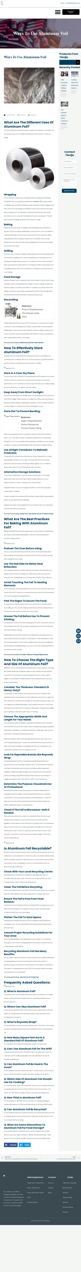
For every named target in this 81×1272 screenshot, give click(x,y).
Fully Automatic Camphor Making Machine (64, 85)
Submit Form (69, 191)
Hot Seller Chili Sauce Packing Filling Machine (33, 654)
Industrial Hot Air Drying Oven (29, 977)
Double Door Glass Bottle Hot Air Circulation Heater (36, 514)
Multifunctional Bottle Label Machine (31, 342)
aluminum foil (37, 201)
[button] (57, 12)
